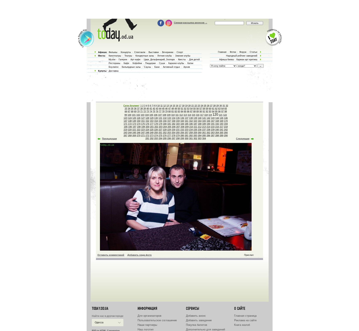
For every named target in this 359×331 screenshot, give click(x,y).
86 (188, 111)
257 (186, 132)
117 (202, 115)
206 (174, 127)
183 (178, 124)
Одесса (99, 322)
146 (226, 118)
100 (129, 115)
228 (165, 129)
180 (165, 124)
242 (226, 129)
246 (138, 132)
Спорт (180, 52)
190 (208, 124)
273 (152, 135)
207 (178, 127)
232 (182, 129)
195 (126, 127)
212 (200, 127)
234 (191, 129)
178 (156, 124)
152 (147, 121)
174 (138, 124)
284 (200, 135)
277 (169, 135)
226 (156, 129)
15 (174, 105)
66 (126, 111)
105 (151, 115)
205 (169, 127)
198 (139, 127)
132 (165, 118)
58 (204, 108)
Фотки (233, 52)
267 (125, 135)
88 (194, 111)
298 (178, 138)
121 (221, 115)
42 (154, 108)
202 (156, 127)
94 (213, 111)
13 (167, 105)
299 (182, 138)
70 (138, 111)
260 (200, 132)
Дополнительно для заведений (205, 329)
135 (178, 118)
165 (204, 121)
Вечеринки (167, 52)
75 (154, 111)
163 (195, 121)
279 (178, 135)
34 (129, 108)
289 (221, 135)
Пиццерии (150, 63)
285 (204, 135)
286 (208, 135)
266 (226, 132)
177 (152, 124)
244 (130, 132)
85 (185, 111)
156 (165, 121)
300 (186, 138)
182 (173, 124)
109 (169, 115)
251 (160, 132)
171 (125, 124)
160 (182, 121)
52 (185, 108)
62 (216, 108)
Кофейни (137, 63)
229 (169, 129)
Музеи (112, 59)
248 (147, 132)
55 (194, 108)
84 (182, 111)
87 (191, 111)
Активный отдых (171, 67)
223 (143, 129)
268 (130, 135)
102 (138, 115)
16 (177, 105)
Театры (128, 55)
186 (191, 124)
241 (221, 129)
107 (160, 115)
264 (217, 132)
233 (186, 129)
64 (222, 108)
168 (217, 121)
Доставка (113, 71)
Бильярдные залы (131, 67)
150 (138, 121)
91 (204, 111)
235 (195, 129)
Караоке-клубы (176, 63)
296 (169, 138)
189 (204, 124)
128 (147, 118)
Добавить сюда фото (139, 255)
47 (169, 108)
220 (130, 129)
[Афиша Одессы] (116, 40)
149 (134, 121)
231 (178, 129)
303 (200, 138)
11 (161, 105)
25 (205, 105)
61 (213, 108)
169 (221, 121)
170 (226, 121)
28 (214, 105)
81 (172, 111)
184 (182, 124)
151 (143, 121)
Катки (190, 63)
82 (176, 111)
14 (171, 105)
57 (200, 108)
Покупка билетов (196, 324)
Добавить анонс (196, 315)
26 (208, 105)
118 (206, 115)
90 (200, 111)
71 (141, 111)
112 (181, 115)
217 (221, 127)
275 (160, 135)
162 (191, 121)
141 (204, 118)
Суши (162, 63)
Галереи (123, 59)
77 (160, 111)
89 (197, 111)
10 (158, 105)
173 (134, 124)
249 (152, 132)
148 (130, 121)
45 (163, 108)
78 (163, 111)
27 (211, 105)
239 (213, 129)
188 (200, 124)
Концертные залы (144, 55)
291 (147, 138)
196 (130, 127)
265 (221, 132)
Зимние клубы (182, 55)
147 (125, 121)
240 (217, 129)
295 (165, 138)
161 (186, 121)
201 (152, 127)
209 (187, 127)
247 (143, 132)
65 (225, 108)
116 (197, 115)
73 (147, 111)
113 (185, 115)
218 (226, 127)
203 (160, 127)
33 (126, 108)
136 (182, 118)
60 (210, 108)
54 (191, 108)
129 (152, 118)
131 (160, 118)
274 (156, 135)
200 (147, 127)
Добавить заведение (199, 320)
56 (197, 108)
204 (165, 127)
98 (225, 111)
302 (195, 138)
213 (204, 127)
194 (226, 124)
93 (210, 111)
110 (173, 115)
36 (135, 108)
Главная (222, 52)
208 (182, 127)
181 (169, 124)
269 (134, 135)
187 (195, 124)
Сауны (147, 67)
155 (160, 121)
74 (151, 111)
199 (143, 127)
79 (166, 111)
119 (210, 115)
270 (138, 135)
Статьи (253, 52)
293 (156, 138)
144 (217, 118)
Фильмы (113, 52)
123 (125, 118)
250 (156, 132)
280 (182, 135)
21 (192, 105)
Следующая (242, 138)
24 (202, 105)
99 (125, 115)
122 (225, 115)
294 (160, 138)
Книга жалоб (242, 324)
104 (147, 115)
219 (125, 129)
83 (179, 111)
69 (135, 111)
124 (130, 118)
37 (138, 108)
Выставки (154, 52)
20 (189, 105)
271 (143, 135)
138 (191, 118)
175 (143, 124)
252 (165, 132)
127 (143, 118)
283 (195, 135)
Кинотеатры (115, 55)
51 (182, 108)
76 (157, 111)
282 (191, 135)
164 (200, 121)
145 (221, 118)
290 (226, 135)
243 (125, 132)
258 (191, 132)
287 (213, 135)
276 (165, 135)
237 (204, 129)
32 (227, 105)
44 (160, 108)
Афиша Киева (226, 59)
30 (220, 105)
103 (142, 115)
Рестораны (114, 63)
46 (166, 108)
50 (179, 108)
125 (134, 118)
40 (147, 108)
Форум (242, 52)
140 (200, 118)
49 (176, 108)
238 (208, 129)
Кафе (126, 63)
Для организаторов (149, 315)
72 (144, 111)
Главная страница (245, 315)
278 (173, 135)
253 (169, 132)
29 (217, 105)
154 (156, 121)
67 (129, 111)
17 (180, 105)
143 (213, 118)
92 (207, 111)
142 (208, 118)
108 (164, 115)
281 (186, 135)
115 (193, 115)
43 (157, 108)
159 (178, 121)
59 (207, 108)
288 (217, 135)
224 (147, 129)
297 (173, 138)
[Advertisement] (179, 9)
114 (189, 115)
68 (132, 111)
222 (138, 129)
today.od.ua (100, 308)
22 (195, 105)
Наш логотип (146, 329)
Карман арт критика (246, 59)
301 (191, 138)
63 (219, 108)
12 (164, 105)
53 (188, 108)
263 (213, 132)
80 (169, 111)
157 (169, 121)
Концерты (126, 52)
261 (204, 132)
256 (182, 132)
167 (213, 121)
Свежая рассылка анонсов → (190, 22)
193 (221, 124)
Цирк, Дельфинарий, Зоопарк (159, 59)
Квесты (182, 59)
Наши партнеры (147, 324)
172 (130, 124)
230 (173, 129)
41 (151, 108)
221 (134, 129)
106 (155, 115)
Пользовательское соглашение (157, 320)
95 (216, 111)
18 (183, 105)
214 (208, 127)
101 (134, 115)
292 (152, 138)
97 (222, 111)
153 (152, 121)
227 (160, 129)
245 (134, 132)
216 (217, 127)
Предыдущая (109, 138)
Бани (157, 67)
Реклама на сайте (245, 320)
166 (208, 121)
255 (178, 132)
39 (144, 108)
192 (217, 124)
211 (195, 127)
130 (156, 118)
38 (141, 108)
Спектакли (139, 52)
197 (134, 127)
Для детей (194, 59)
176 (147, 124)
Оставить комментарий (110, 255)
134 (173, 118)
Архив (186, 67)
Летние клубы (164, 55)
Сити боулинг (131, 105)
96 (219, 111)
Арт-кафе (135, 59)
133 (169, 118)
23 (199, 105)
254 (173, 132)
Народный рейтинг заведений (241, 55)
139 (195, 118)
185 (186, 124)
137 (186, 118)
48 (172, 108)
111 (177, 115)
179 (160, 124)
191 (213, 124)
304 (204, 138)
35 (132, 108)
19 (186, 105)
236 (200, 129)
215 (213, 127)
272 (147, 135)
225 (152, 129)
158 (173, 121)
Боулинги (113, 67)
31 (224, 105)
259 (195, 132)
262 (208, 132)
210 (191, 127)
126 (138, 118)
